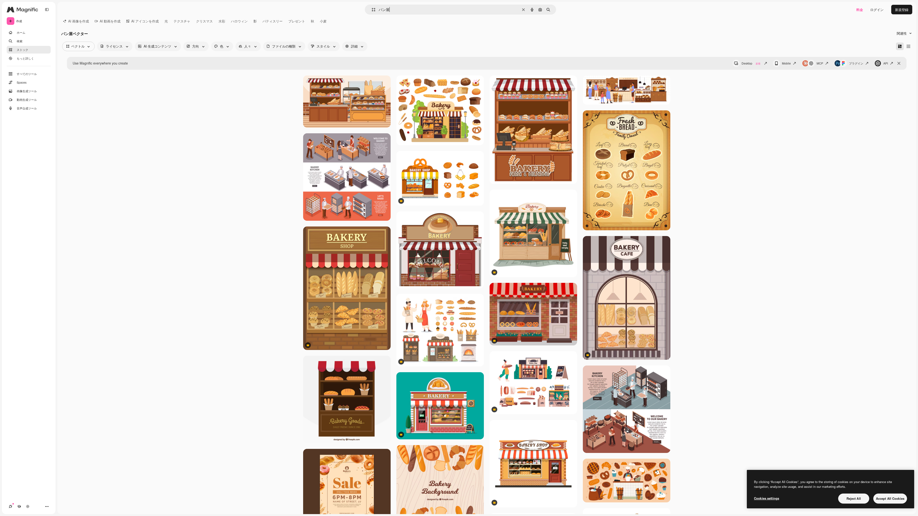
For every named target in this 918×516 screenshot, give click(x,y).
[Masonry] (900, 46)
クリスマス (204, 21)
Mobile (786, 63)
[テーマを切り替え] (28, 506)
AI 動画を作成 (110, 21)
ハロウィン (239, 21)
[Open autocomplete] (371, 9)
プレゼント (296, 21)
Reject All (854, 498)
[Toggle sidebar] (47, 9)
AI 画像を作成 (78, 21)
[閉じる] (899, 63)
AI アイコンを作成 (145, 21)
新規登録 (901, 9)
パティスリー (272, 21)
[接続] (10, 506)
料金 (859, 9)
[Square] (908, 46)
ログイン (877, 9)
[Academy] (19, 506)
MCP (820, 63)
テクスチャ (182, 21)
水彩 (222, 21)
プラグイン (856, 63)
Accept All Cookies (890, 498)
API (885, 63)
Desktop (751, 63)
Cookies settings (766, 498)
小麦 (323, 21)
